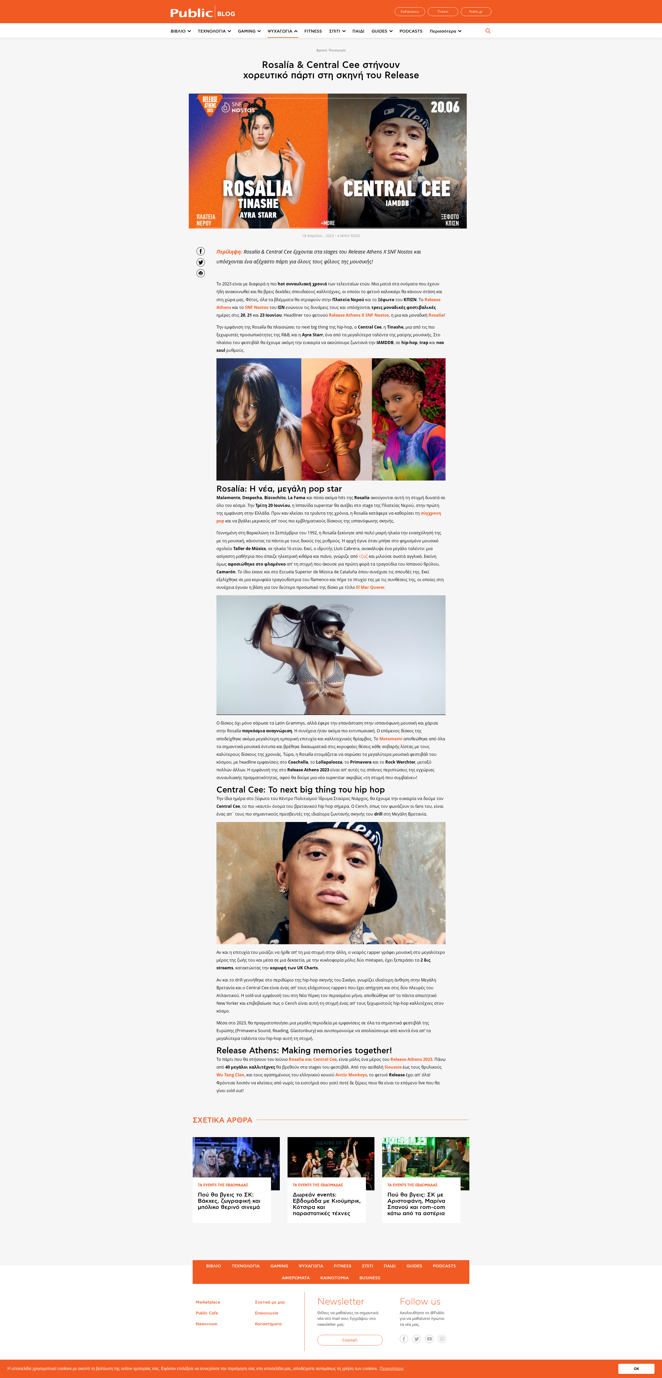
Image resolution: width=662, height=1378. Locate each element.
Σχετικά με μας (270, 1302)
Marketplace (208, 1302)
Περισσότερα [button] (391, 1368)
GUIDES (379, 31)
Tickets (443, 11)
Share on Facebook (201, 251)
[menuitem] (184, 31)
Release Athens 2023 (411, 1059)
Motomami (391, 739)
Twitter (419, 1341)
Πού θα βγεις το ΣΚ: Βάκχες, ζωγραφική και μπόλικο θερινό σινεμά (229, 1201)
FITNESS (313, 31)
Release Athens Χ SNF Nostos (359, 315)
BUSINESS (369, 1278)
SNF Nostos (256, 307)
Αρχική (321, 50)
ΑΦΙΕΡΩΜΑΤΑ (296, 1278)
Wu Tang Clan (230, 1075)
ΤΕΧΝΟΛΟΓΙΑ (212, 31)
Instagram (445, 1341)
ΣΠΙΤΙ (334, 31)
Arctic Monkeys (351, 1075)
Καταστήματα (268, 1324)
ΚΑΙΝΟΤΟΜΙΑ (334, 1278)
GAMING (246, 31)
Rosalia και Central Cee (313, 1059)
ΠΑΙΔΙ (358, 31)
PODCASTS (411, 31)
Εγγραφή (349, 1339)
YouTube (432, 1341)
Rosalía (436, 315)
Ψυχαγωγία (337, 50)
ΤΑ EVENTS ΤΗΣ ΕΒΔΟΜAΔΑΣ (223, 1185)
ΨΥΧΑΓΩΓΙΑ (280, 31)
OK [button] (636, 1369)
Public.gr (476, 11)
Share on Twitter (201, 262)
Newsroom (206, 1324)
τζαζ (364, 556)
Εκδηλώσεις (410, 11)
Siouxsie (393, 1067)
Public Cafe (207, 1313)
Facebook (407, 1341)
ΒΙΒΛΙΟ (178, 31)
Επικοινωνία (266, 1313)
